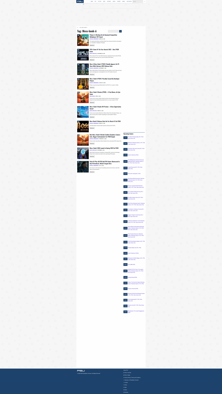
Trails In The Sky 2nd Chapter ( (134, 282)
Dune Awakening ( (132, 299)
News (104, 1)
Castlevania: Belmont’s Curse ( (134, 220)
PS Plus (99, 1)
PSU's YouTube (127, 372)
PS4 (142, 228)
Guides (114, 1)
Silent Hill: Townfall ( (132, 173)
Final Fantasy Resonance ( (133, 233)
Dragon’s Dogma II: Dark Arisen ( (134, 214)
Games (123, 1)
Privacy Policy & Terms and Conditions (132, 377)
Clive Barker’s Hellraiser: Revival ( (135, 209)
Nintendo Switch (131, 161)
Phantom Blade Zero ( (132, 247)
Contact (126, 382)
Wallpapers (129, 1)
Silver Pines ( (130, 203)
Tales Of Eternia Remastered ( (134, 226)
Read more (92, 45)
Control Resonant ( (132, 167)
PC (140, 136)
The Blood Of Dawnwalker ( (133, 136)
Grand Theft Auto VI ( (132, 253)
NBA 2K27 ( (130, 142)
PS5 (95, 1)
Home (92, 1)
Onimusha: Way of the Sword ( (134, 148)
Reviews (118, 1)
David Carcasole (93, 53)
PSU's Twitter (127, 375)
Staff (125, 387)
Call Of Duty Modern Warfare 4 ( (134, 241)
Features (109, 1)
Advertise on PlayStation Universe (131, 380)
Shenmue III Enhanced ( (133, 293)
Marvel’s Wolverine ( (132, 154)
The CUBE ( (130, 264)
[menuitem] (92, 1)
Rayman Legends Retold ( (133, 185)
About (125, 384)
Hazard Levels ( (131, 305)
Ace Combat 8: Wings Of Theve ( (134, 191)
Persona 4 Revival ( (132, 288)
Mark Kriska (92, 96)
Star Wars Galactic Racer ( (133, 197)
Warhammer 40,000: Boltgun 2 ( (134, 258)
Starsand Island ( (131, 277)
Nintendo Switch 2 (136, 142)
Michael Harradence (94, 68)
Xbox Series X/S (131, 138)
